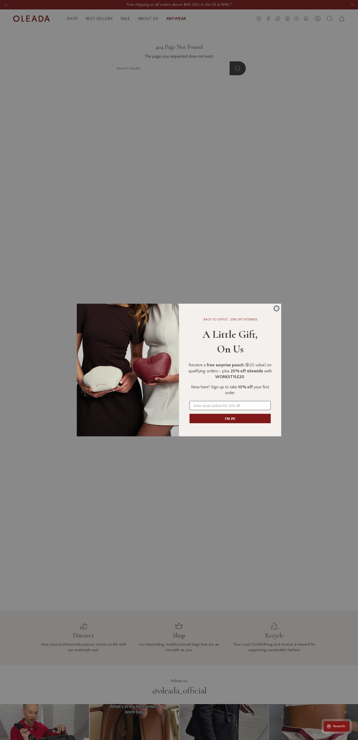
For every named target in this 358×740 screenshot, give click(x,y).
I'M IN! (230, 418)
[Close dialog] (276, 308)
